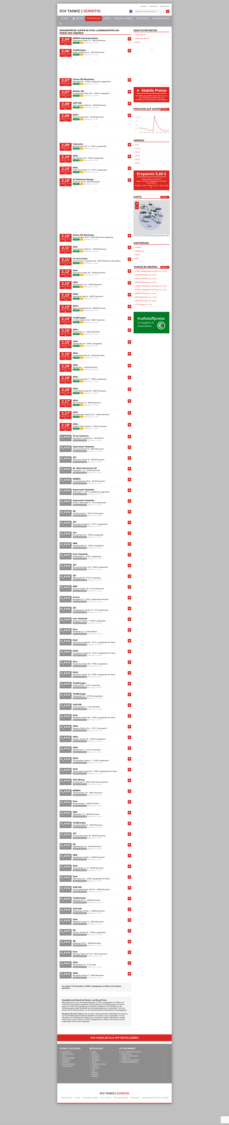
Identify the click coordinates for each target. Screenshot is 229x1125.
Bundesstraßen (68, 1054)
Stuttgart (95, 1076)
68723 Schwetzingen (95, 513)
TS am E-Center (80, 259)
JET (74, 457)
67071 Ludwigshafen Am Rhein (103, 642)
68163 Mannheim (145, 297)
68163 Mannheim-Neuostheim (109, 261)
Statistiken (142, 18)
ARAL (75, 156)
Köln (93, 1070)
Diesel (137, 42)
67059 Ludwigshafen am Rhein (151, 286)
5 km (137, 145)
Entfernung (139, 251)
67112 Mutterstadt (99, 503)
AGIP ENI (77, 103)
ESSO (75, 115)
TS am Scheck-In (81, 436)
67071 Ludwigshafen (99, 170)
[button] (142, 213)
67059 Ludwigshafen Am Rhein (105, 771)
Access (76, 597)
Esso (75, 629)
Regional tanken (123, 18)
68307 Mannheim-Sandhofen (97, 782)
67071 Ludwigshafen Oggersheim (97, 492)
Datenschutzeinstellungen (155, 1098)
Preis (137, 258)
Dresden (95, 1058)
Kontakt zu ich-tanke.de (130, 1060)
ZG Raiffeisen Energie (83, 179)
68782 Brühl (99, 438)
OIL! (75, 533)
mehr (164, 109)
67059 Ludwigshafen (102, 93)
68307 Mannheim (96, 296)
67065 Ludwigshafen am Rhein (151, 290)
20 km (137, 156)
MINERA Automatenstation (85, 38)
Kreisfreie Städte (68, 1058)
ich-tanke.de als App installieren (114, 1037)
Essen (94, 1062)
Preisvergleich (67, 1066)
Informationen (160, 18)
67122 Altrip (91, 965)
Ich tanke (80, 11)
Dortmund (95, 1056)
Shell (75, 247)
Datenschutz (164, 6)
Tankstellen (93, 18)
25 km (137, 159)
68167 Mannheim (98, 320)
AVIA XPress (79, 780)
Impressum (153, 6)
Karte (107, 18)
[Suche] (167, 11)
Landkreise (66, 1060)
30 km (137, 163)
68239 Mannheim (96, 825)
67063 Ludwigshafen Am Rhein (98, 879)
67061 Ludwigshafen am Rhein (151, 271)
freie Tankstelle (80, 618)
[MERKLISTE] (60, 24)
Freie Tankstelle (80, 554)
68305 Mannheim (92, 814)
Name (137, 255)
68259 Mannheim (97, 922)
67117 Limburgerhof (99, 728)
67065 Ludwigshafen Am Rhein (103, 675)
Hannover (95, 1068)
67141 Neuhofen (93, 707)
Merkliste (65, 1062)
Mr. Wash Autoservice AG (85, 468)
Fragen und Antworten (130, 1056)
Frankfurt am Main (99, 1064)
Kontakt (143, 6)
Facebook (130, 11)
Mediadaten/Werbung (130, 1062)
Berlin (94, 1052)
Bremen (95, 1054)
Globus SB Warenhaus (83, 79)
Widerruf (135, 1098)
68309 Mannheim (99, 308)
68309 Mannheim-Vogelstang (102, 237)
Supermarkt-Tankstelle (83, 447)
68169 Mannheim (93, 182)
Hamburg (95, 1066)
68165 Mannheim (99, 105)
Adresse (138, 247)
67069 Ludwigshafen (98, 621)
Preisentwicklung (68, 1064)
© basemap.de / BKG (163, 235)
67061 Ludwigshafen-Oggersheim (98, 81)
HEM (75, 543)
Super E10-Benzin (142, 38)
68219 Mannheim (99, 40)
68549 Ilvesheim (93, 803)
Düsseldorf (96, 1060)
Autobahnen (66, 1052)
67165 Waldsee (91, 632)
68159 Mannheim (95, 284)
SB (74, 511)
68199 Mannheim (97, 117)
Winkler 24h (78, 91)
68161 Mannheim (145, 278)
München (95, 1074)
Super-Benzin (140, 35)
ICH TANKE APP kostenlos (131, 1052)
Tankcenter (78, 144)
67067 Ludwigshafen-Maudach (97, 599)
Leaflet (153, 235)
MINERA (77, 479)
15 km (137, 152)
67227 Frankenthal (93, 578)
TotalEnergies (79, 50)
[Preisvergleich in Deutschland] (151, 333)
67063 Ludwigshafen (96, 158)
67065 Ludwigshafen (99, 379)
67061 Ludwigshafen (99, 146)
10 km (137, 148)
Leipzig (94, 1072)
